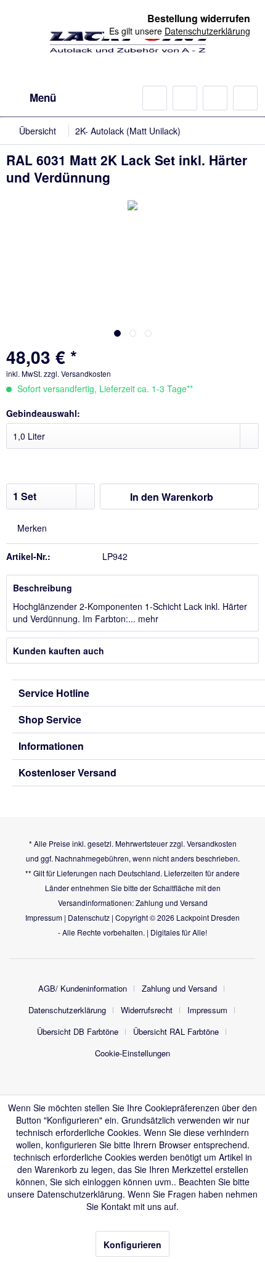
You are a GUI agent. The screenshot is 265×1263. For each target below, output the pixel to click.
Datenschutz (89, 917)
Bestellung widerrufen (198, 18)
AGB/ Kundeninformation (82, 988)
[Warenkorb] (245, 98)
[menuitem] (31, 98)
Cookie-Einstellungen (132, 1053)
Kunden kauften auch (58, 650)
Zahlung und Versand (172, 902)
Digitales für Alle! (178, 932)
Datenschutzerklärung (67, 1010)
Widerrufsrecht (147, 1010)
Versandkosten (212, 843)
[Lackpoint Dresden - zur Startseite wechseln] (132, 41)
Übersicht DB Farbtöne (77, 1031)
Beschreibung (42, 588)
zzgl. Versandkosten (77, 373)
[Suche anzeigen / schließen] (154, 98)
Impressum (43, 917)
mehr (147, 618)
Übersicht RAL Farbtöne (176, 1031)
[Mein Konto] (215, 98)
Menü (43, 97)
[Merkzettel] (185, 98)
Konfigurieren (132, 1244)
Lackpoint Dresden (208, 917)
